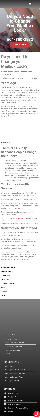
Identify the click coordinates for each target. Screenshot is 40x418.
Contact (3, 295)
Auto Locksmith (6, 271)
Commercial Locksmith (8, 283)
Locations (4, 291)
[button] (30, 4)
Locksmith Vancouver (16, 218)
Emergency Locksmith (8, 267)
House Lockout (6, 275)
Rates (3, 287)
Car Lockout (5, 279)
